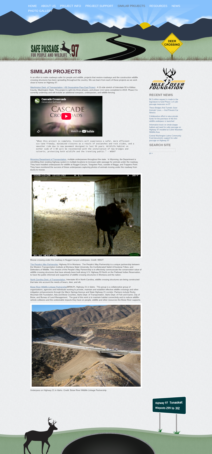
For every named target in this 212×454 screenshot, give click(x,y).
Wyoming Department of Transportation (48, 159)
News (176, 6)
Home (32, 6)
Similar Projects (131, 6)
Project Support (99, 6)
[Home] (54, 49)
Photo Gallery (40, 10)
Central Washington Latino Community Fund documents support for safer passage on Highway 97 (165, 138)
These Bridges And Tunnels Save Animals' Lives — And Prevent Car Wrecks (163, 110)
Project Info (70, 6)
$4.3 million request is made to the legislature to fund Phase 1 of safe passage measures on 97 (163, 101)
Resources (158, 6)
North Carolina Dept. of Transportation (47, 279)
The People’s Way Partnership (44, 264)
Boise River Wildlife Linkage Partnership (48, 287)
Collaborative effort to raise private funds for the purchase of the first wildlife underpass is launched (163, 118)
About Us (48, 6)
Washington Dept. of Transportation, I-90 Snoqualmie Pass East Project (62, 87)
